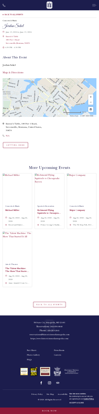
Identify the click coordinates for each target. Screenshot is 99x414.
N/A (7, 135)
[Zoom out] (90, 102)
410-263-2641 (53, 330)
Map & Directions (13, 72)
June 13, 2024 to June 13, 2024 (21, 32)
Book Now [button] (49, 410)
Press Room (59, 350)
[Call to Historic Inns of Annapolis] (5, 5)
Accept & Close (76, 403)
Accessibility (63, 394)
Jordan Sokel (13, 26)
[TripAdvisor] (57, 382)
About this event (15, 57)
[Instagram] (49, 382)
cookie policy (89, 399)
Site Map (50, 394)
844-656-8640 (57, 326)
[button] (18, 39)
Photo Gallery (33, 355)
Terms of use (74, 116)
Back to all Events (14, 14)
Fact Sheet (31, 350)
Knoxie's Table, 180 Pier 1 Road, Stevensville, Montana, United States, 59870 (24, 127)
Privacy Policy (37, 394)
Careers (57, 355)
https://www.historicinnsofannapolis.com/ (49, 338)
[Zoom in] (90, 96)
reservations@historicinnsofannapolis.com (49, 334)
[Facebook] (41, 382)
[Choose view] (90, 109)
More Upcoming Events (49, 167)
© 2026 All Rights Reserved (49, 400)
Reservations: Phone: (49, 330)
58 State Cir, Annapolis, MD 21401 (49, 322)
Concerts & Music (10, 20)
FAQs (29, 359)
